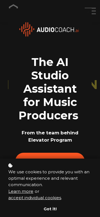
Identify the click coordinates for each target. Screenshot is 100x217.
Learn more (20, 191)
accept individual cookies (34, 197)
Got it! (50, 208)
